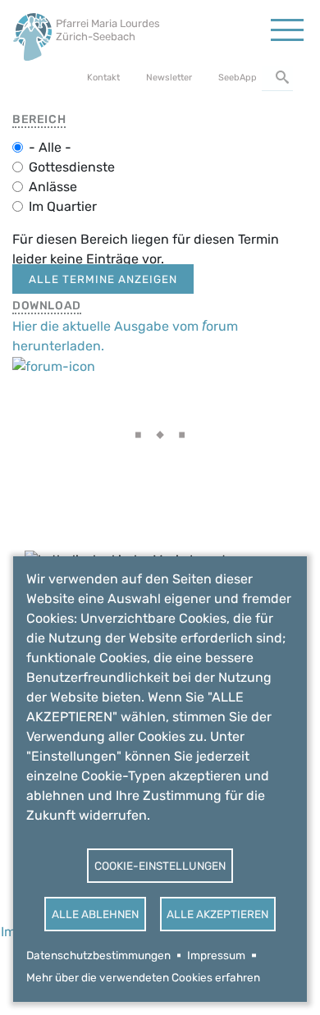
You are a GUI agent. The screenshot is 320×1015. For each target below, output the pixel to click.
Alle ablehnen (95, 914)
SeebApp (237, 77)
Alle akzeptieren (217, 914)
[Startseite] (32, 32)
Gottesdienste (72, 167)
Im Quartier (63, 206)
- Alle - (50, 147)
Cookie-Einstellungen (160, 865)
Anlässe (53, 186)
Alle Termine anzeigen (103, 279)
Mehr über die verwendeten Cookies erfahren (143, 977)
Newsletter (169, 77)
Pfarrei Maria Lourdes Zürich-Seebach (108, 30)
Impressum (216, 955)
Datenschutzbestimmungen (98, 955)
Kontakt (103, 77)
